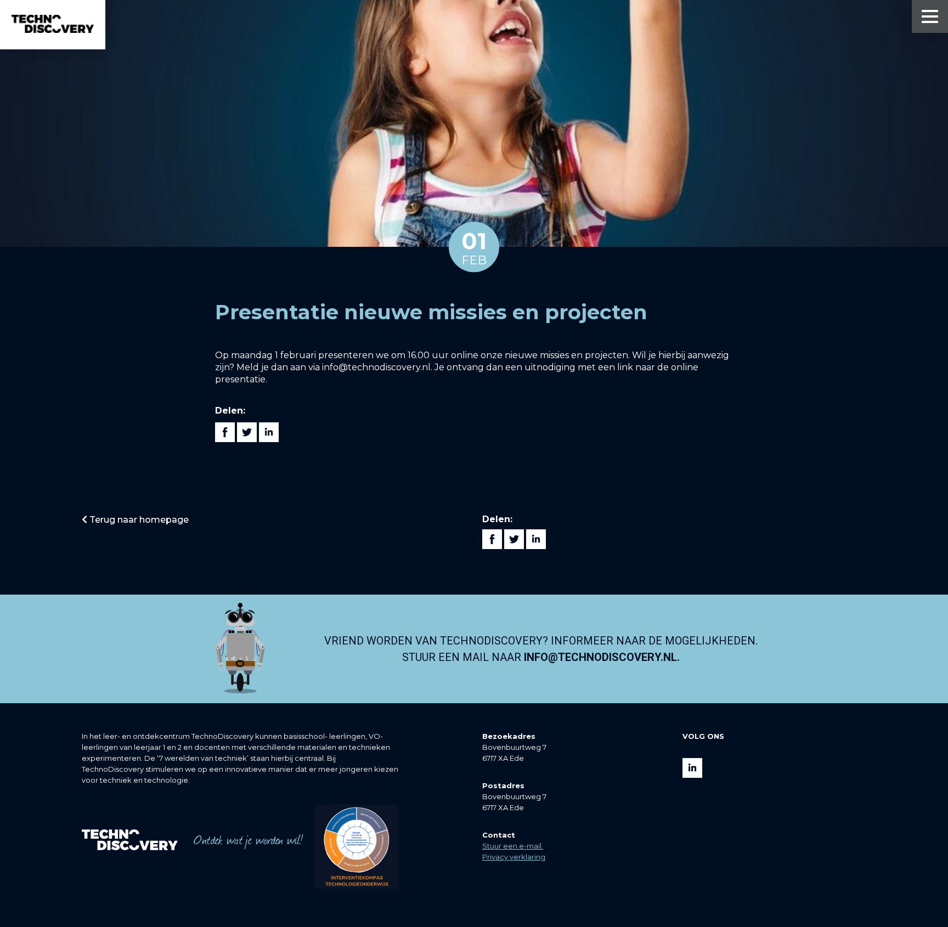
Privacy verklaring (513, 856)
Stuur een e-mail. (512, 845)
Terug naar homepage (138, 520)
